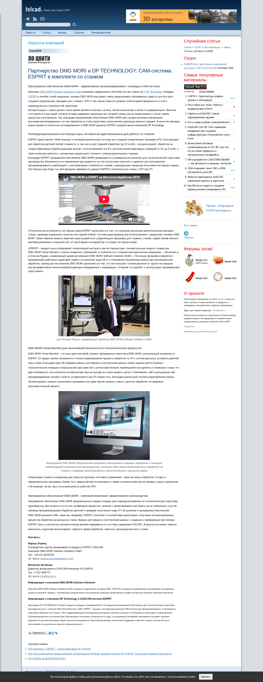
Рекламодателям (101, 32)
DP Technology (154, 91)
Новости (30, 32)
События (79, 32)
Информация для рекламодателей (200, 331)
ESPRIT (32, 96)
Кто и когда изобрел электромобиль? (209, 122)
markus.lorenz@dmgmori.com (56, 558)
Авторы (62, 32)
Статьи (46, 32)
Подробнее (189, 326)
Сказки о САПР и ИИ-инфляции (202, 47)
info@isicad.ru (219, 310)
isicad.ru (221, 299)
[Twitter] (53, 632)
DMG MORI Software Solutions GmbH (61, 91)
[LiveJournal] (56, 632)
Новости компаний (46, 43)
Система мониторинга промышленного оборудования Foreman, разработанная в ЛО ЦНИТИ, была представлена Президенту (100, 653)
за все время (206, 91)
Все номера (190, 225)
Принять (206, 676)
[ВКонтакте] (50, 632)
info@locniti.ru (48, 576)
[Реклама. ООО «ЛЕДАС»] (181, 16)
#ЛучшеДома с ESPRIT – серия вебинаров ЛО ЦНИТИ (59, 649)
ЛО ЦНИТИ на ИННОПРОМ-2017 (47, 658)
